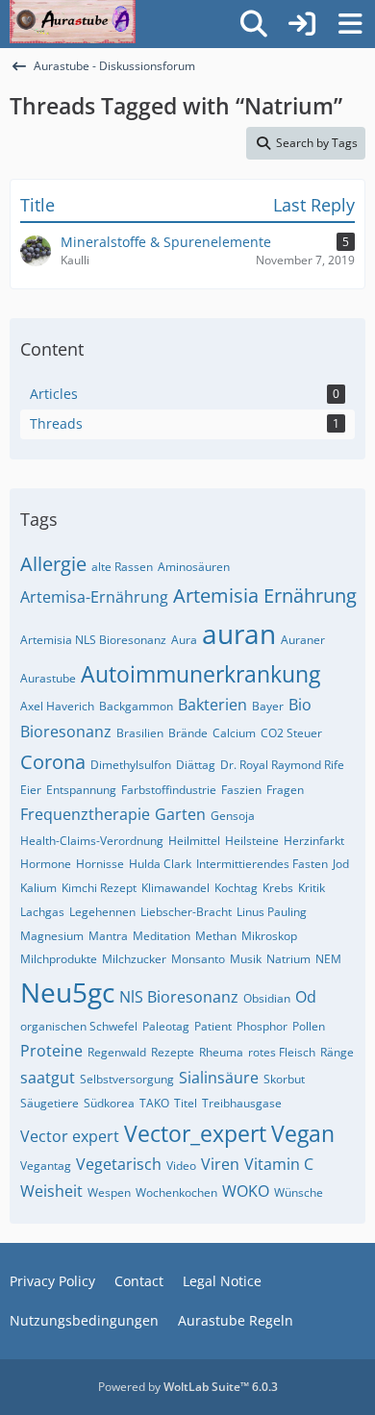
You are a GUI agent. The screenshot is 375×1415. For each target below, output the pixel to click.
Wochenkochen (176, 1192)
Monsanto (198, 959)
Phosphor (262, 1026)
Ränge (337, 1052)
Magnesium (52, 936)
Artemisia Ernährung (265, 595)
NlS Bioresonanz (178, 996)
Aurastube (48, 678)
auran (239, 633)
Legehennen (102, 912)
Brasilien (139, 733)
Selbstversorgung (127, 1079)
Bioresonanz (66, 731)
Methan (216, 936)
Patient (213, 1026)
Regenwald (117, 1052)
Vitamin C (278, 1164)
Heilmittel (194, 840)
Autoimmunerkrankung (200, 673)
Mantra (108, 936)
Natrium (288, 959)
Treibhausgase (242, 1103)
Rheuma (221, 1052)
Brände (188, 733)
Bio (300, 704)
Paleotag (165, 1026)
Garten (180, 814)
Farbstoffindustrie (168, 790)
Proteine (51, 1050)
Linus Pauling (272, 912)
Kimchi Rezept (99, 888)
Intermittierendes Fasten (262, 864)
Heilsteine (252, 840)
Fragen (285, 790)
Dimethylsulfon (130, 765)
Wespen (109, 1192)
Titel (185, 1103)
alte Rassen (122, 567)
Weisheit (51, 1191)
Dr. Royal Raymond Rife (282, 765)
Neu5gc (67, 992)
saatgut (47, 1077)
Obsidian (266, 998)
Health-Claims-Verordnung (91, 840)
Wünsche (298, 1192)
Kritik (311, 888)
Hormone (45, 864)
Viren (220, 1164)
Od (305, 996)
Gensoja (233, 815)
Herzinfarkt (314, 840)
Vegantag (45, 1165)
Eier (30, 790)
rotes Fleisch (281, 1052)
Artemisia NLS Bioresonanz (93, 640)
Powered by (188, 1386)
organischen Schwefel (79, 1026)
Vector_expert (195, 1133)
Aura (184, 640)
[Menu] (350, 24)
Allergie (53, 564)
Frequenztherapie (85, 814)
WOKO (245, 1191)
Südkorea (109, 1103)
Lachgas (42, 912)
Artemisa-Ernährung (94, 597)
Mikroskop (269, 936)
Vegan (303, 1133)
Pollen (308, 1026)
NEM (328, 959)
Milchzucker (134, 959)
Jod (341, 864)
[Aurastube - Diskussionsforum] (72, 19)
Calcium (234, 733)
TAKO (154, 1103)
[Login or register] (302, 24)
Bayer (268, 706)
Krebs (277, 888)
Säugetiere (49, 1103)
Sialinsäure (219, 1077)
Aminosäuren (194, 567)
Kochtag (236, 888)
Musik (246, 959)
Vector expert (69, 1136)
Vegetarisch (119, 1164)
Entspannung (81, 790)
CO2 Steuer (291, 733)
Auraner (303, 640)
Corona (53, 762)
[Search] (254, 24)
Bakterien (212, 704)
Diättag (195, 765)
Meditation (161, 936)
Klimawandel (175, 888)
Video (181, 1165)
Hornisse (100, 864)
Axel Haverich (57, 706)
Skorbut (284, 1079)
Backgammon (136, 706)
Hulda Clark (160, 864)
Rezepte (172, 1052)
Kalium (38, 888)
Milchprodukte (58, 959)
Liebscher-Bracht (186, 912)
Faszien (241, 790)
